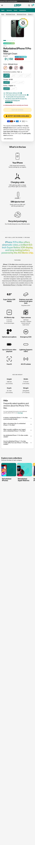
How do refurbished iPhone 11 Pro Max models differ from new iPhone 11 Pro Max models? (15, 442)
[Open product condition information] (21, 72)
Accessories (22, 10)
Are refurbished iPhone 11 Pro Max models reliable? (15, 436)
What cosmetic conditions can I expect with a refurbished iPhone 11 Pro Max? (14, 430)
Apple (2, 10)
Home (2, 14)
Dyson (15, 10)
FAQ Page (20, 413)
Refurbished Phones (10, 14)
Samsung (9, 10)
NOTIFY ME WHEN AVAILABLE (18, 116)
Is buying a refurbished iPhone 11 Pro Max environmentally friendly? (15, 418)
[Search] (29, 5)
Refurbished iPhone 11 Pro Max (12, 285)
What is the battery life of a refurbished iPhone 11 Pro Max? (14, 424)
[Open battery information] (15, 85)
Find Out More (9, 102)
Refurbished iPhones (21, 14)
